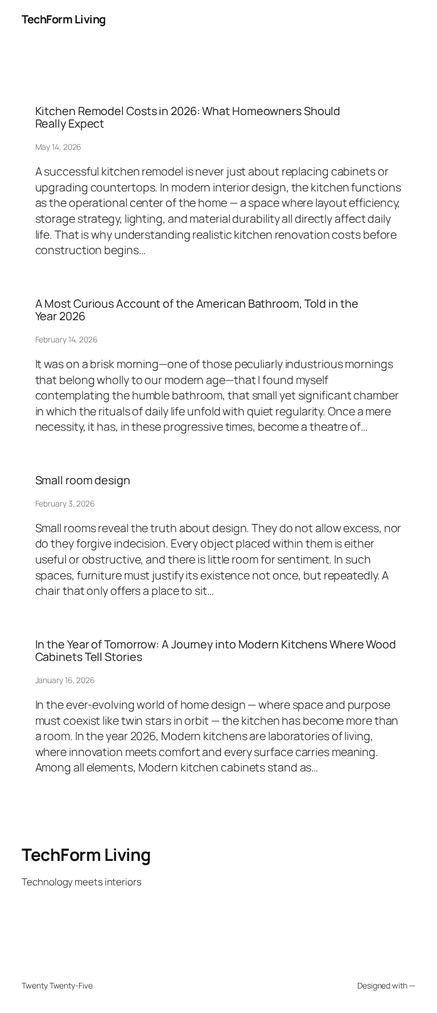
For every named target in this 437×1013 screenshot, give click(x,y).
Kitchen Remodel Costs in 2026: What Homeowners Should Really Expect (188, 117)
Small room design (82, 480)
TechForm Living (64, 19)
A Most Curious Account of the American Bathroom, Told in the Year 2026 (196, 309)
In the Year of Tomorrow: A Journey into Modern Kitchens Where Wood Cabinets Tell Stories (215, 650)
